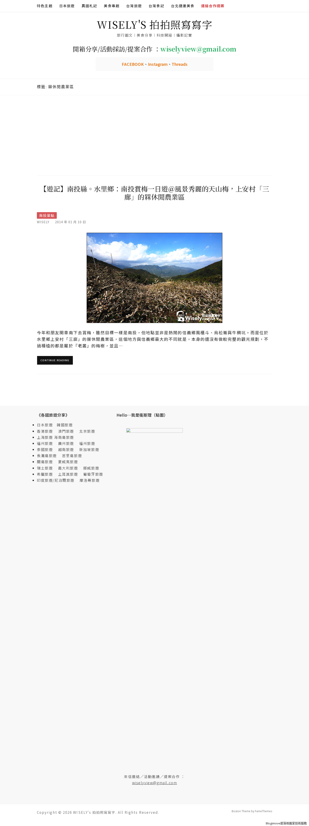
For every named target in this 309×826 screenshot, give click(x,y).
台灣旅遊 (134, 5)
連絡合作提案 (212, 5)
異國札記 (89, 5)
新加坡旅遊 (89, 449)
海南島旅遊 (64, 437)
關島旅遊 (47, 461)
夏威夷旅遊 (68, 461)
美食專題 (111, 5)
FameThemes (263, 811)
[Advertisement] (154, 134)
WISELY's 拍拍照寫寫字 (155, 24)
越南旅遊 (68, 449)
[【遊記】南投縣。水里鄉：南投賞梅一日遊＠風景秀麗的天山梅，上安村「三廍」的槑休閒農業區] (154, 277)
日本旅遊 (67, 5)
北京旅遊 (87, 431)
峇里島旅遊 (72, 455)
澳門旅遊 (66, 431)
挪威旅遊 (91, 468)
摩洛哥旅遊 (90, 480)
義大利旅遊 (68, 468)
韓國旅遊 (65, 424)
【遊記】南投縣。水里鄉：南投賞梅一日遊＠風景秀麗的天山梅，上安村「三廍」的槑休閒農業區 (154, 193)
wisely (43, 221)
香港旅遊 (45, 431)
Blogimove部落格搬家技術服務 (286, 823)
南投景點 (47, 215)
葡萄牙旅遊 (93, 474)
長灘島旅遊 (47, 455)
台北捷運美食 (182, 5)
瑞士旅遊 (47, 468)
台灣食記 (156, 5)
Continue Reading (54, 360)
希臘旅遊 (47, 474)
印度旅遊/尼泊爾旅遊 (57, 480)
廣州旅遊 (66, 443)
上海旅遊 (45, 437)
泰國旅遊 (47, 449)
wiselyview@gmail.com (154, 782)
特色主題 (44, 5)
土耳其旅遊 (70, 474)
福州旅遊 (47, 443)
